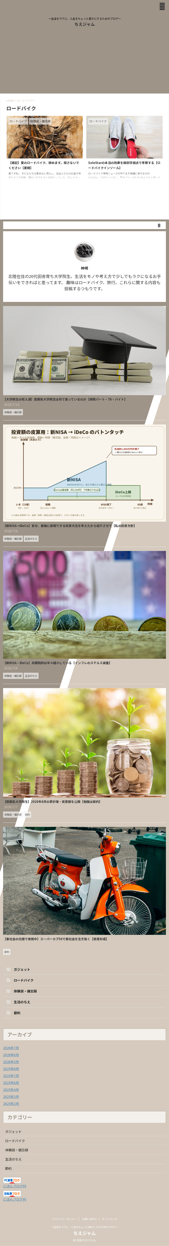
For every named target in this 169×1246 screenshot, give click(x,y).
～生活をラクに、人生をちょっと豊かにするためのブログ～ (84, 1227)
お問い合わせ (89, 1219)
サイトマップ (109, 1219)
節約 (8, 1168)
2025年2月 (11, 1103)
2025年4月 (11, 1089)
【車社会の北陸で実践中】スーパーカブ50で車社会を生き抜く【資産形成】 (56, 939)
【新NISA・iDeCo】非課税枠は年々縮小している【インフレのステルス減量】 (57, 663)
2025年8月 (11, 1068)
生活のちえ (13, 1159)
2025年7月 (11, 1075)
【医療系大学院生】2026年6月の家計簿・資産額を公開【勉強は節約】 (52, 801)
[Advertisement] (84, 62)
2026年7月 (11, 1047)
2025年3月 (11, 1096)
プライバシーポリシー (64, 1219)
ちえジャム (84, 24)
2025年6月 (11, 1082)
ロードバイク (15, 1140)
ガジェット (13, 1131)
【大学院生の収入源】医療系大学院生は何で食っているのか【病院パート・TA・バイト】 (65, 399)
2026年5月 (11, 1061)
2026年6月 (11, 1054)
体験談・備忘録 (16, 1149)
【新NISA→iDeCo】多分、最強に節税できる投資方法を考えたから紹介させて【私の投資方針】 (70, 525)
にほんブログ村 (14, 1185)
